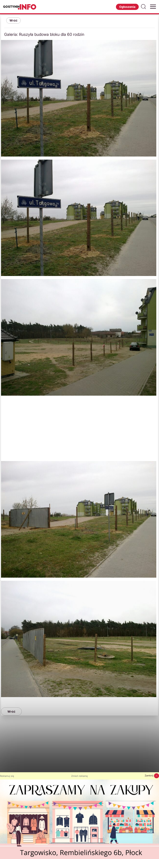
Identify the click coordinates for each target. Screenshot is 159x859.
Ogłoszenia (127, 6)
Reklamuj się (7, 776)
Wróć (13, 20)
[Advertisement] (79, 428)
